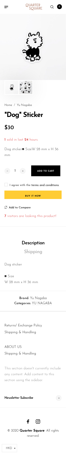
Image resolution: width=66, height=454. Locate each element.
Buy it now (33, 196)
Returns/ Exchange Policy (23, 325)
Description (33, 243)
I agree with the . (34, 185)
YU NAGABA (42, 303)
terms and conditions (45, 185)
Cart (59, 7)
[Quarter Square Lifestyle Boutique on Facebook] (28, 421)
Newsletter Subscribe (18, 398)
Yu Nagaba (38, 298)
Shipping (33, 251)
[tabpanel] (33, 47)
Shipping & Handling (20, 332)
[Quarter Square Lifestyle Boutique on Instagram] (38, 421)
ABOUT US (13, 347)
